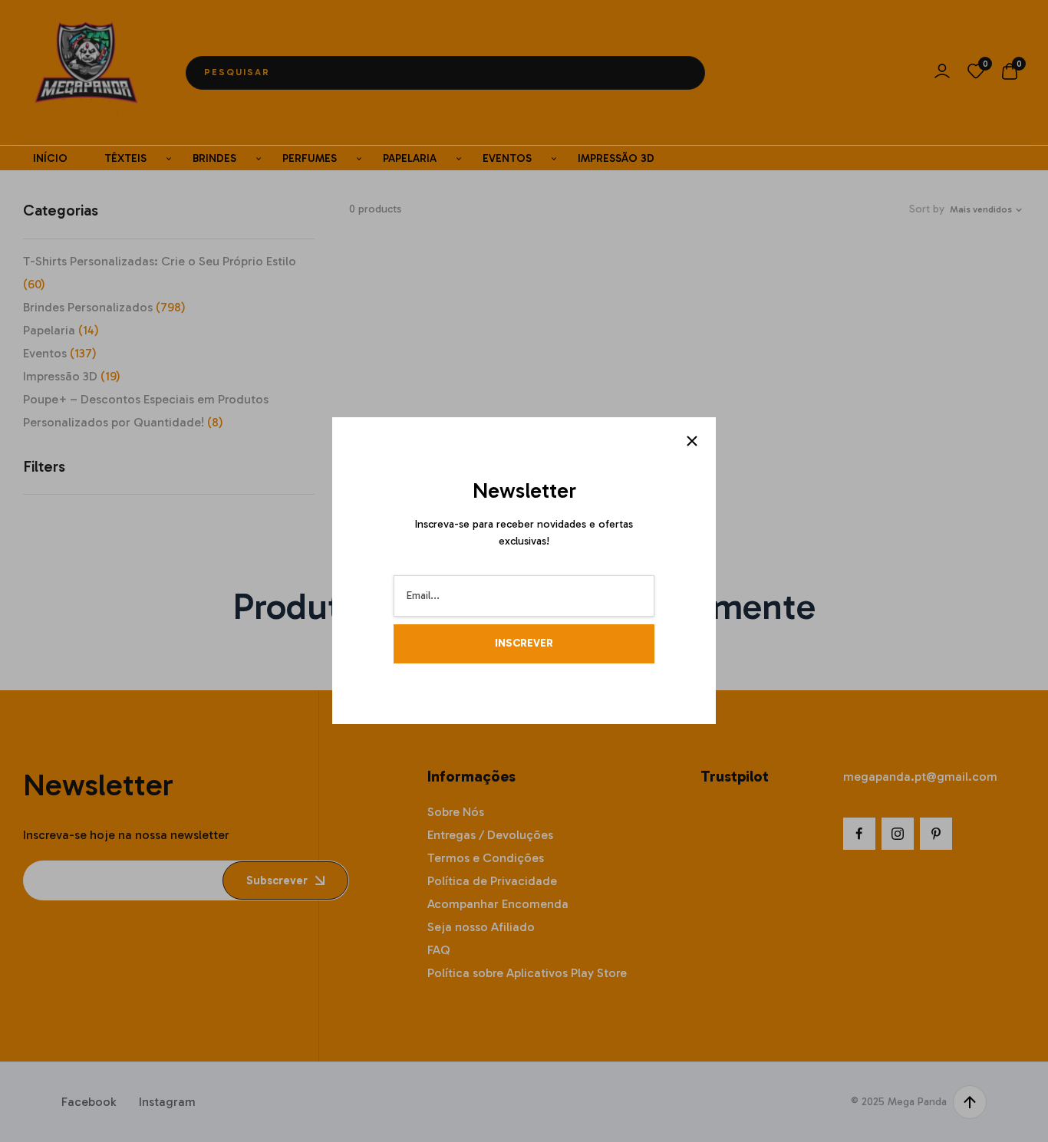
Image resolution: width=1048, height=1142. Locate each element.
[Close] (692, 441)
